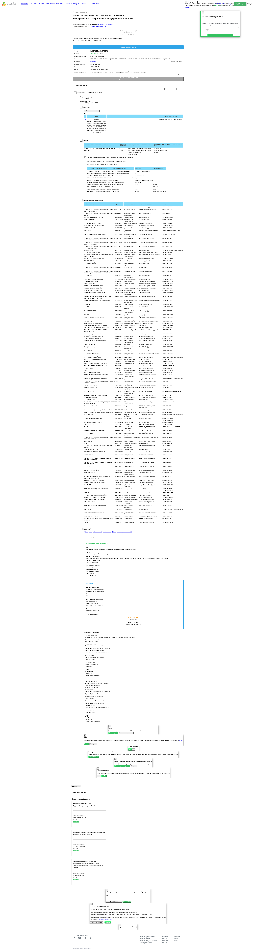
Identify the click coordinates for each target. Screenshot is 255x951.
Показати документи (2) (92, 675)
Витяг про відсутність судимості (128, 77)
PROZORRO (24, 4)
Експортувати (113, 733)
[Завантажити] (85, 120)
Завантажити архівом (92, 111)
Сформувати (220, 35)
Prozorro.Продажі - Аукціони (148, 941)
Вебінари (176, 939)
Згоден (86, 744)
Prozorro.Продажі (72, 4)
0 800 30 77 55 (219, 3)
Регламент (177, 937)
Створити (128, 901)
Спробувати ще (94, 756)
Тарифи (176, 941)
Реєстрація (240, 4)
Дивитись (76, 822)
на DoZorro (109, 24)
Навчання (85, 4)
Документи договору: (93, 609)
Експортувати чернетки (122, 766)
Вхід (229, 4)
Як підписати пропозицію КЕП (122, 532)
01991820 (93, 61)
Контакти (95, 4)
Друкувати (77, 786)
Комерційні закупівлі (54, 4)
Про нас (164, 943)
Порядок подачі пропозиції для (98, 532)
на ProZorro (100, 24)
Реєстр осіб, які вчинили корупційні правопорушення (128, 80)
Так (130, 749)
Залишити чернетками (126, 733)
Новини (164, 939)
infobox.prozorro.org (105, 919)
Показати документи (92, 567)
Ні (133, 749)
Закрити (133, 766)
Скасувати (93, 744)
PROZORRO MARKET (37, 4)
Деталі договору (93, 614)
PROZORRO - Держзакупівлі (147, 937)
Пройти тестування (96, 922)
